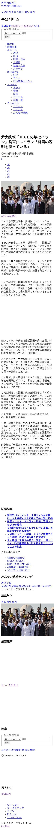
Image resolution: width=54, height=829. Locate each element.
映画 (15, 94)
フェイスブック (15, 808)
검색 (7, 36)
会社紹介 (6, 750)
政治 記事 (6, 583)
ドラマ (16, 87)
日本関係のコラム (22, 81)
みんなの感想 (20, 112)
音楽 (15, 90)
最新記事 (12, 46)
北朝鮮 (16, 62)
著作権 (15, 750)
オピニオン (13, 72)
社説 (15, 75)
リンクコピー (14, 817)
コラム (16, 78)
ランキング (13, 103)
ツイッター (13, 805)
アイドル (18, 97)
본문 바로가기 (8, 2)
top (2, 826)
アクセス (18, 106)
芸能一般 (18, 100)
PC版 (22, 750)
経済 (15, 56)
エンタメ (12, 84)
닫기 (36, 26)
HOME (10, 44)
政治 (15, 53)
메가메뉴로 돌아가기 (22, 26)
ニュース (12, 50)
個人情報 (30, 750)
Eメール (11, 814)
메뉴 (7, 826)
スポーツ (18, 68)
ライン (10, 811)
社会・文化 (19, 65)
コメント (18, 109)
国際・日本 (19, 59)
